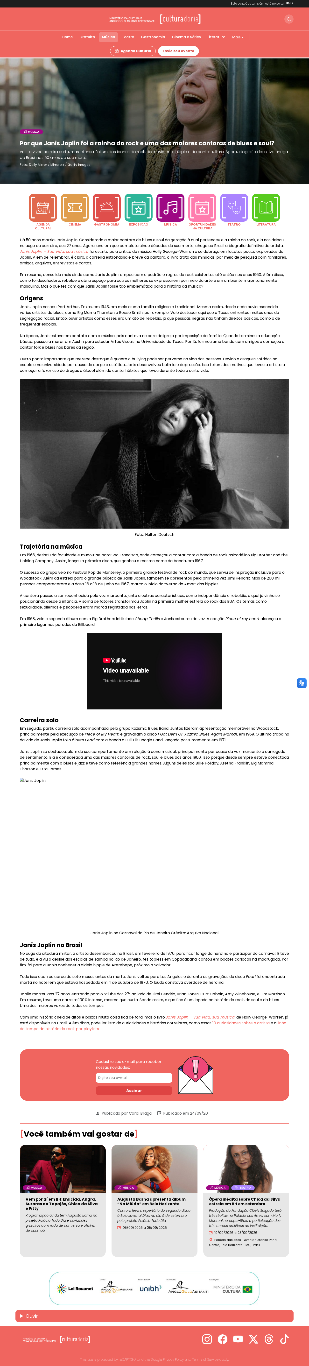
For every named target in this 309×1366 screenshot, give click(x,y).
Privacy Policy (173, 1359)
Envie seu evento (178, 51)
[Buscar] (289, 19)
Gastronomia (153, 37)
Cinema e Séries (186, 37)
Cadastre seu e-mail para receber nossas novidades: (129, 1064)
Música (108, 37)
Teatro (128, 37)
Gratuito (87, 37)
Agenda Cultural (136, 51)
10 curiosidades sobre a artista (240, 1023)
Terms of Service (205, 1359)
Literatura (216, 37)
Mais (237, 37)
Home (67, 37)
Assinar (134, 1090)
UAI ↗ (290, 3)
